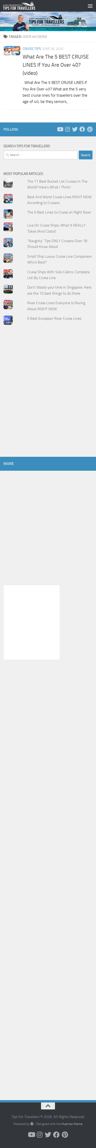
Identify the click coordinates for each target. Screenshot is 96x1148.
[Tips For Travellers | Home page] (24, 6)
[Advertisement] (48, 399)
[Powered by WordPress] (32, 1123)
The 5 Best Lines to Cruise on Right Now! (59, 212)
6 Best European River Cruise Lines (54, 318)
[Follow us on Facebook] (82, 129)
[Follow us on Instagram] (67, 129)
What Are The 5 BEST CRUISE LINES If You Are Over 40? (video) (56, 64)
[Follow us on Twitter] (75, 129)
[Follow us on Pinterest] (90, 129)
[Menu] (90, 6)
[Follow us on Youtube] (60, 129)
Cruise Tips (32, 49)
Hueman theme (72, 1124)
